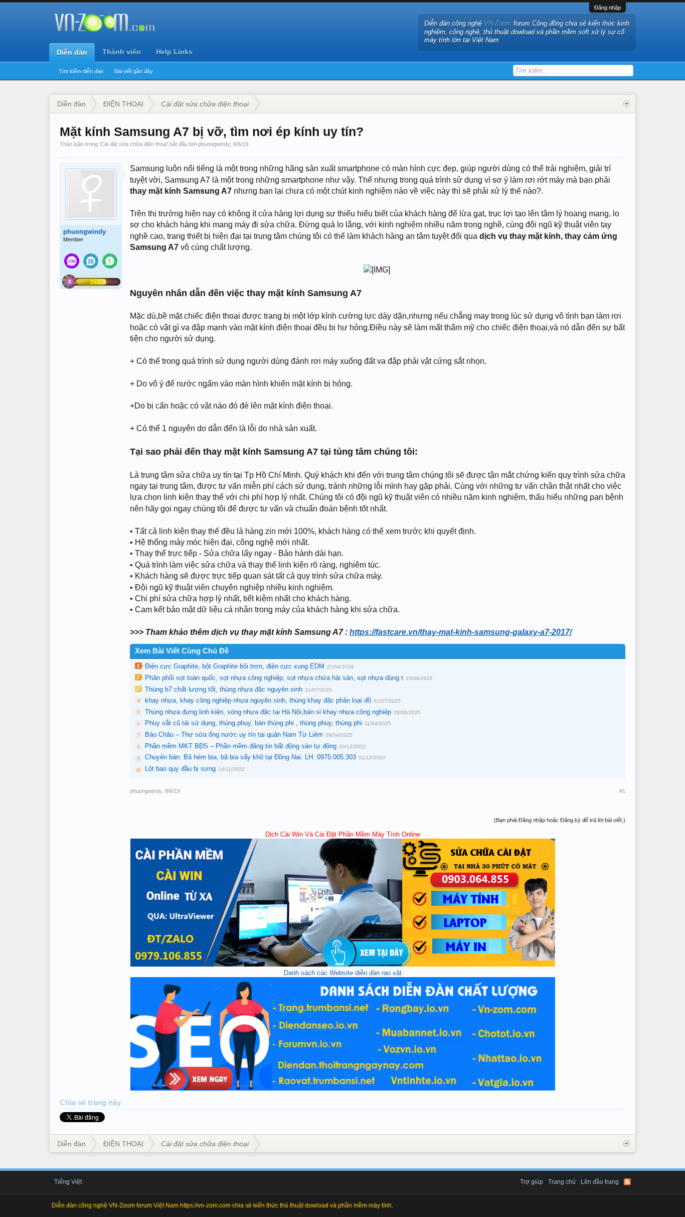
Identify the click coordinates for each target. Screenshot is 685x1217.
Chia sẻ (74, 1103)
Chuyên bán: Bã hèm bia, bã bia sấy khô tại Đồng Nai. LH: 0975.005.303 (250, 757)
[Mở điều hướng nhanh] (626, 103)
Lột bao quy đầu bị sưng (180, 768)
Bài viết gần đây (133, 71)
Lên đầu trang (600, 1181)
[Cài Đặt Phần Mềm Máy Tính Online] (342, 964)
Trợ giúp (531, 1181)
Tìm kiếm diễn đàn (81, 71)
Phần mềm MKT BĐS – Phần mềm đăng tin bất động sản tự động (240, 746)
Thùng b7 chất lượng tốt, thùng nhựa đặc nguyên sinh (223, 689)
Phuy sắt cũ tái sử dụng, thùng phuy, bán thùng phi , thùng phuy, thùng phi (253, 723)
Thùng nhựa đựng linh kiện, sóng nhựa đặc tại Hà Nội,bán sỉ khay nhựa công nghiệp (268, 712)
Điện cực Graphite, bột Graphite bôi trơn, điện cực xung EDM (234, 666)
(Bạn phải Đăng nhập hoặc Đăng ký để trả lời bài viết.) (559, 820)
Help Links (174, 52)
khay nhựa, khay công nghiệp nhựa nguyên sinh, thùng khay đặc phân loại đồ (258, 700)
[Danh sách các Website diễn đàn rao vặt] (342, 1088)
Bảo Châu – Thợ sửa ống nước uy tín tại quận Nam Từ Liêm (234, 734)
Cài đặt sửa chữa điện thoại (133, 144)
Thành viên (121, 52)
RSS (627, 1181)
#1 (622, 791)
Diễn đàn (72, 52)
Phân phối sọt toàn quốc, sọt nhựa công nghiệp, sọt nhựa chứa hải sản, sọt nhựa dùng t (274, 678)
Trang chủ (562, 1181)
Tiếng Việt (68, 1181)
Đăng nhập (607, 8)
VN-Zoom (497, 23)
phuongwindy (214, 144)
